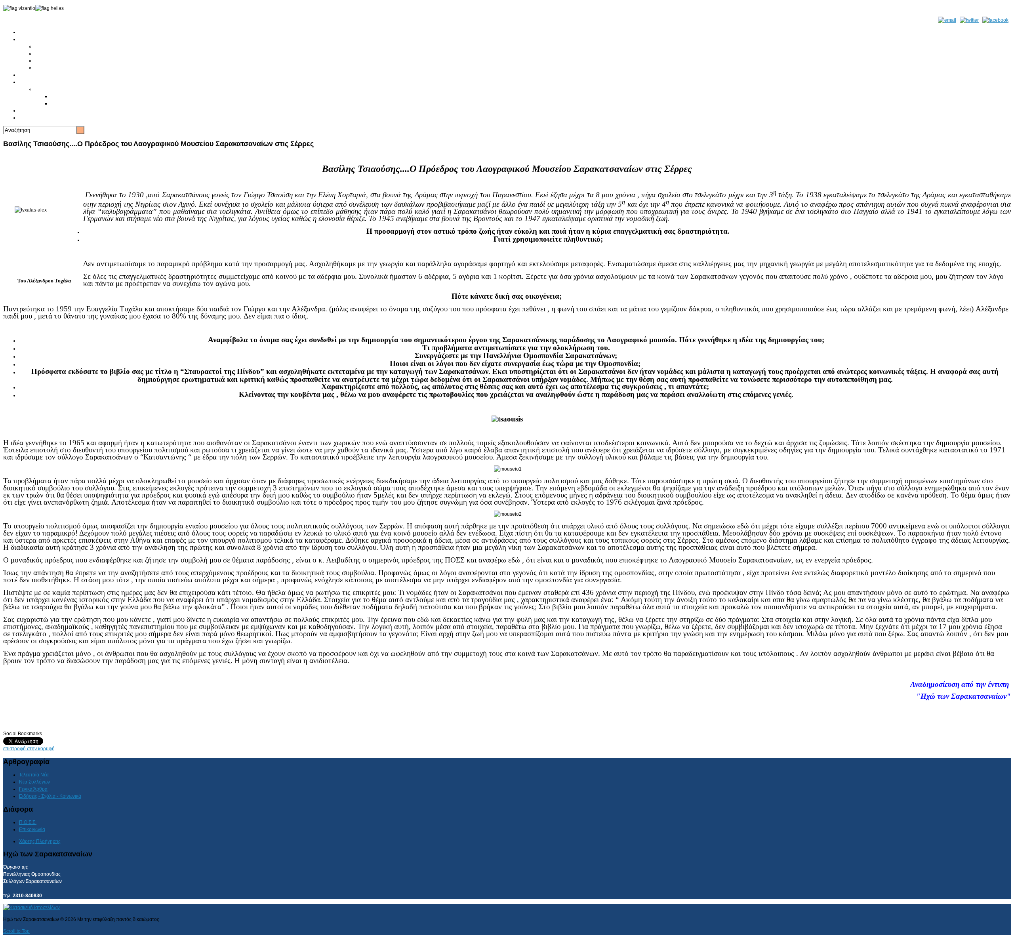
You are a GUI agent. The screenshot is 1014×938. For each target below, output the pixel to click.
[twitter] (969, 20)
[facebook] (995, 20)
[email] (947, 20)
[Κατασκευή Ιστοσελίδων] (31, 907)
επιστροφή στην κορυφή (29, 748)
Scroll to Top (16, 931)
